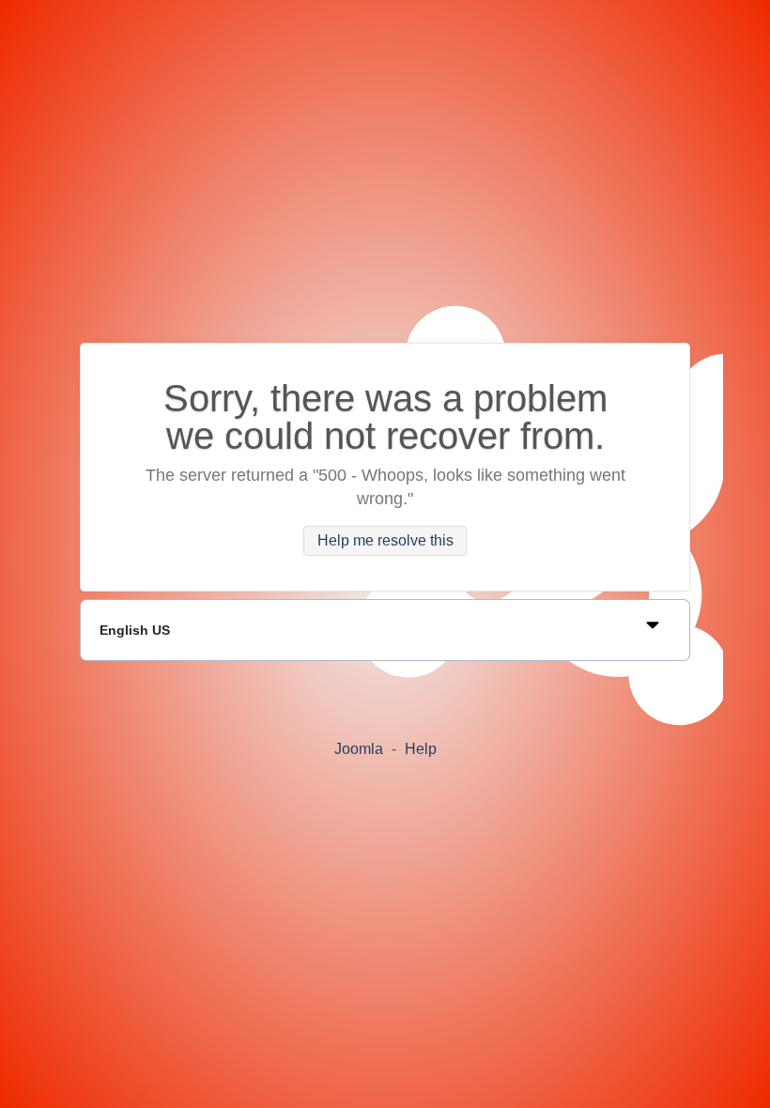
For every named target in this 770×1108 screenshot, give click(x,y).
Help (421, 749)
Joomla (358, 749)
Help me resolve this (385, 541)
